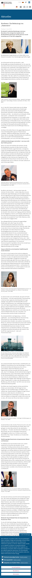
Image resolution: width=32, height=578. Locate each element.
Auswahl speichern (16, 567)
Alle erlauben (16, 574)
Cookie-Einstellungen (25, 534)
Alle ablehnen (16, 570)
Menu (29, 2)
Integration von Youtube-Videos (12, 562)
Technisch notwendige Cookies (11, 557)
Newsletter (21, 7)
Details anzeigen (23, 557)
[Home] (7, 4)
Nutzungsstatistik (8, 560)
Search (26, 2)
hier (18, 553)
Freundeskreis (17, 7)
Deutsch (20, 2)
